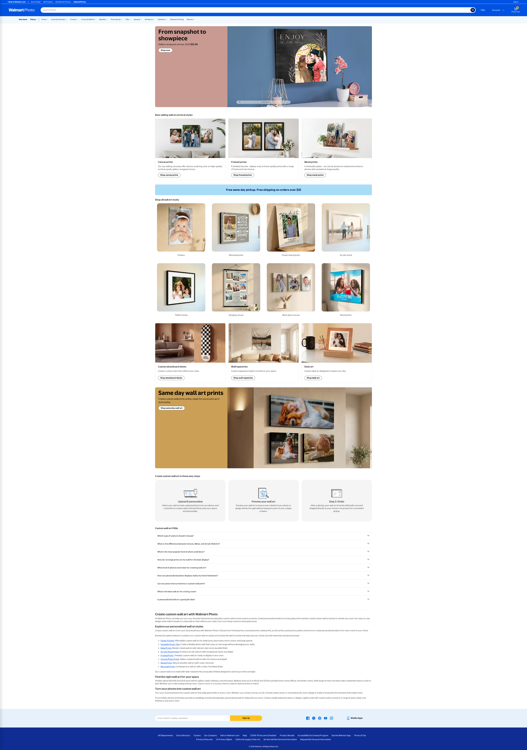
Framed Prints (167, 655)
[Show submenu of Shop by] (194, 19)
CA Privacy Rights (224, 739)
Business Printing (177, 19)
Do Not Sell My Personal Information (280, 739)
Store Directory (183, 735)
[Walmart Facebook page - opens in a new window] (307, 718)
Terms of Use (360, 735)
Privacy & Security (204, 739)
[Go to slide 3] (265, 102)
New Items (23, 19)
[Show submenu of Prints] (47, 19)
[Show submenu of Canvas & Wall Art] (96, 19)
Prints (44, 19)
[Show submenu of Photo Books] (122, 19)
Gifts (127, 19)
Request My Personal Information (315, 739)
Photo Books (116, 19)
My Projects (48, 2)
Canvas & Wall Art (88, 19)
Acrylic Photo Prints (170, 652)
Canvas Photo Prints (170, 659)
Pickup (33, 19)
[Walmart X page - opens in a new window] (313, 718)
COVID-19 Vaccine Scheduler (263, 735)
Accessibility (303, 735)
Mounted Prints (168, 666)
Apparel (137, 19)
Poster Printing (167, 640)
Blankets (102, 19)
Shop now (165, 50)
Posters (73, 19)
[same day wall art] (299, 427)
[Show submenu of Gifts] (130, 19)
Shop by (190, 19)
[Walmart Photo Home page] (21, 10)
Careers (197, 735)
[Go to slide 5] (284, 102)
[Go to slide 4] (275, 102)
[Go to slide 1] (246, 102)
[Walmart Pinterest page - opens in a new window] (319, 718)
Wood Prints (166, 663)
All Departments (165, 735)
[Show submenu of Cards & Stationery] (67, 19)
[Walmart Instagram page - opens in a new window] (331, 718)
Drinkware (149, 19)
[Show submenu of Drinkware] (154, 19)
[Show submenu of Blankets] (107, 19)
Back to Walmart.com (17, 2)
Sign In (515, 2)
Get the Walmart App (341, 735)
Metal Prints (166, 648)
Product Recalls (287, 735)
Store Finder (36, 2)
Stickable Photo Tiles (170, 644)
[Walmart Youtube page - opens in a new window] (325, 718)
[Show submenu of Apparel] (141, 19)
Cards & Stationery (58, 19)
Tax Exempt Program (318, 735)
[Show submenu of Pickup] (37, 19)
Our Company (210, 735)
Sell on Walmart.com (229, 735)
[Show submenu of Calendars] (167, 19)
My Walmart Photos (63, 2)
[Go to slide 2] (255, 102)
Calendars (162, 19)
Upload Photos (80, 2)
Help (483, 10)
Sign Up (246, 718)
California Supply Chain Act (247, 739)
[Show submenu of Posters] (78, 19)
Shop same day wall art (172, 408)
